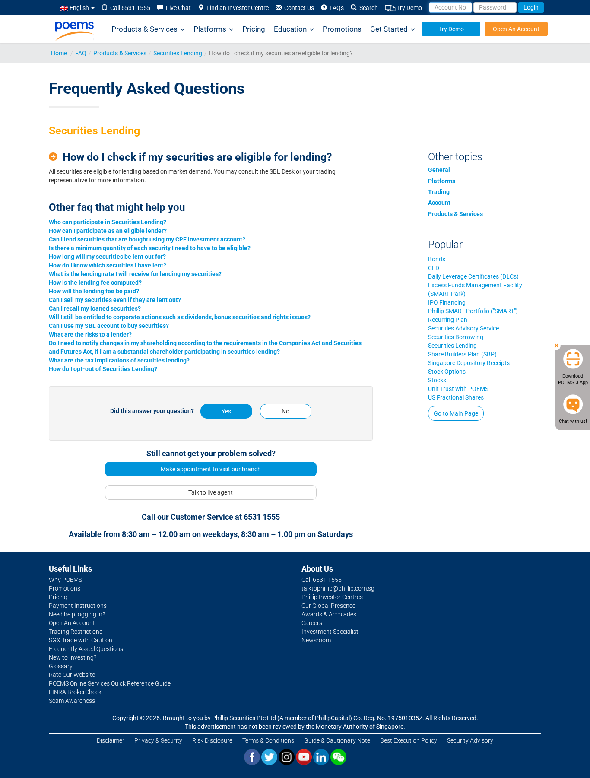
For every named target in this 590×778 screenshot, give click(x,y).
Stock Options (447, 371)
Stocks (437, 380)
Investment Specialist (329, 631)
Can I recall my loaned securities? (95, 308)
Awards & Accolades (328, 614)
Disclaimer (110, 740)
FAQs (335, 7)
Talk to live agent (210, 492)
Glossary (61, 666)
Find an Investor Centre (236, 7)
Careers (311, 622)
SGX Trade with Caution (80, 640)
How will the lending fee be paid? (94, 291)
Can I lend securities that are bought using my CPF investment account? (147, 239)
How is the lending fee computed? (95, 282)
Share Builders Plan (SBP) (462, 354)
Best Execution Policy (408, 740)
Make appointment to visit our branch (211, 469)
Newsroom (316, 640)
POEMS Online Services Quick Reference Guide (110, 683)
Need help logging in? (77, 614)
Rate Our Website (72, 674)
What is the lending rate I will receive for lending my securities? (135, 273)
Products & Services (144, 29)
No (285, 411)
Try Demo (409, 7)
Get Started (389, 29)
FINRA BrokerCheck (75, 692)
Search (367, 7)
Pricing (253, 29)
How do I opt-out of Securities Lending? (103, 368)
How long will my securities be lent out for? (107, 256)
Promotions (342, 29)
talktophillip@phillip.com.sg (337, 588)
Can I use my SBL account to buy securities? (109, 325)
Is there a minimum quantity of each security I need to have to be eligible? (150, 248)
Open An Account (516, 28)
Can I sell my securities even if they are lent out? (115, 299)
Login (531, 7)
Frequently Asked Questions (86, 648)
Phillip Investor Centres (332, 597)
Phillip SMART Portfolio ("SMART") (473, 311)
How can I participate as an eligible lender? (108, 230)
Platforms (209, 29)
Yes (226, 411)
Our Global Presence (328, 605)
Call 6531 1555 (129, 7)
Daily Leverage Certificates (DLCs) (473, 276)
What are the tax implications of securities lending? (119, 360)
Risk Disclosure (212, 740)
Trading (439, 191)
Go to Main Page (456, 413)
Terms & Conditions (268, 740)
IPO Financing (447, 302)
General (439, 169)
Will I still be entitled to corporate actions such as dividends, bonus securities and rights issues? (180, 317)
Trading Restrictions (75, 631)
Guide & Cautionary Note (337, 740)
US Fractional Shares (456, 397)
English (79, 7)
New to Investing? (72, 657)
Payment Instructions (78, 605)
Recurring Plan (447, 319)
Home (59, 53)
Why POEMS (65, 579)
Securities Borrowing (455, 336)
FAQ (80, 53)
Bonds (436, 259)
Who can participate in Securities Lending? (107, 222)
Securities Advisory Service (463, 328)
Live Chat (177, 7)
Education (290, 29)
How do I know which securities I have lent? (107, 265)
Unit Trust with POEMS (458, 388)
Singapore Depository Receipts (469, 362)
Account (439, 202)
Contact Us (298, 7)
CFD (433, 267)
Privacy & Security (158, 740)
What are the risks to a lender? (90, 334)
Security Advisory (470, 740)
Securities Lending (177, 53)
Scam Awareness (72, 700)
